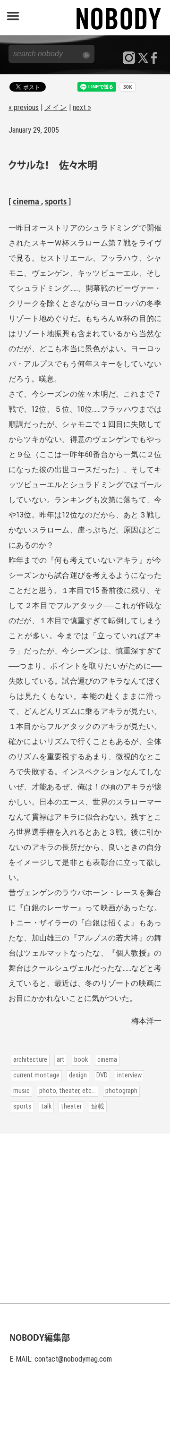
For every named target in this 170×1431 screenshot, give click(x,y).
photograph (121, 1091)
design (78, 1075)
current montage (36, 1075)
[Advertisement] (85, 1219)
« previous (23, 107)
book (81, 1060)
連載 (97, 1106)
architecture (30, 1060)
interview (129, 1075)
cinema (27, 202)
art (61, 1060)
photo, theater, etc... (67, 1091)
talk (46, 1106)
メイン (55, 107)
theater (71, 1106)
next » (82, 107)
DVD (102, 1075)
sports (56, 202)
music (21, 1091)
